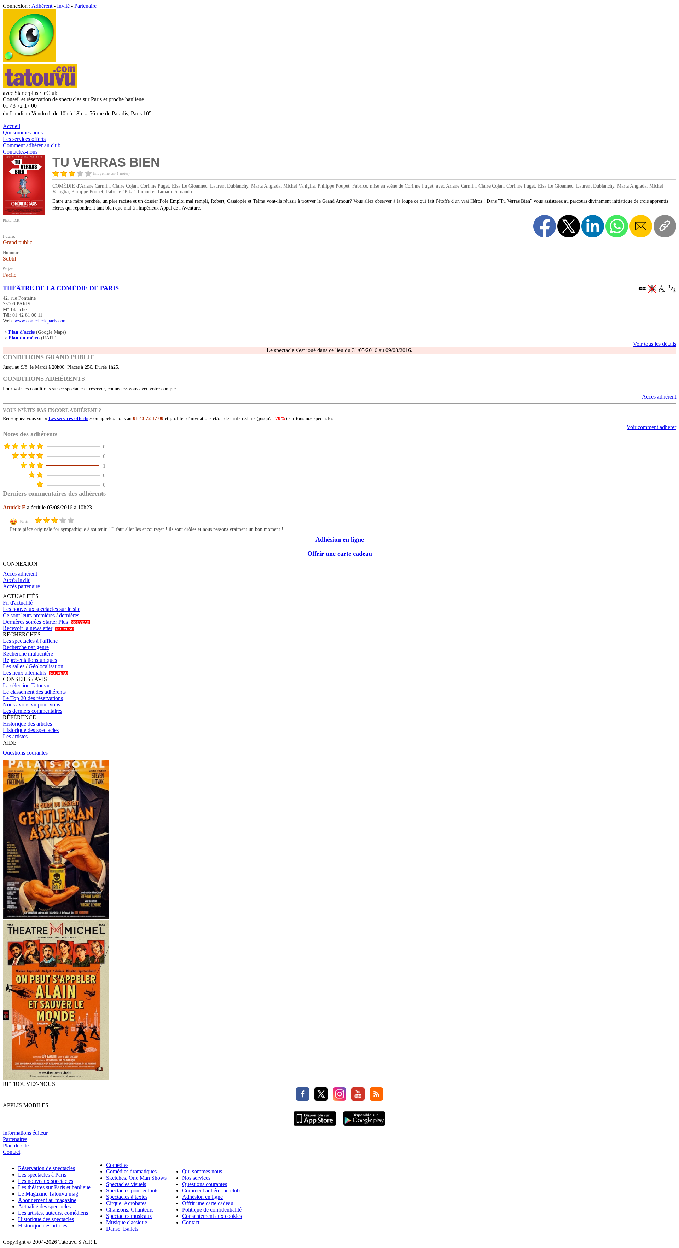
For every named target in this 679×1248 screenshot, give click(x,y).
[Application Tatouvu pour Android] (364, 1126)
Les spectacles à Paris (42, 1175)
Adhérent (41, 6)
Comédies (117, 1165)
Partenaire (85, 6)
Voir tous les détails (654, 344)
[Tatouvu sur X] (319, 1099)
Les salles (13, 666)
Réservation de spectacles (46, 1168)
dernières (69, 615)
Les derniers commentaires (32, 711)
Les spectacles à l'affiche (30, 641)
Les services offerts (24, 139)
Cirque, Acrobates (126, 1203)
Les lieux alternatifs (24, 673)
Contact (11, 1152)
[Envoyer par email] (640, 226)
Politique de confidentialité (212, 1210)
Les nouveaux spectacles (45, 1181)
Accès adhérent (659, 397)
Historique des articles (27, 724)
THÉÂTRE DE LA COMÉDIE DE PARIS (61, 288)
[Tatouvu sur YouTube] (356, 1099)
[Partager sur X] (568, 226)
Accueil (11, 126)
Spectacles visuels (126, 1184)
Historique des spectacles (31, 730)
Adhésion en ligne (339, 539)
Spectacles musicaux (129, 1216)
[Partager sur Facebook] (544, 226)
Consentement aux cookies (212, 1216)
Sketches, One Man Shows (136, 1178)
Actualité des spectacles (44, 1206)
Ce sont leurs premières (29, 615)
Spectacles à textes (126, 1197)
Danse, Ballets (122, 1229)
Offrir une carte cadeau (339, 553)
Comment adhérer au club (31, 145)
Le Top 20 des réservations (33, 698)
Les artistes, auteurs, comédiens (53, 1213)
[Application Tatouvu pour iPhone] (315, 1126)
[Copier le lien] (665, 226)
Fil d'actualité (18, 603)
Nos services (196, 1178)
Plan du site (16, 1146)
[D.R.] (24, 213)
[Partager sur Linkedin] (592, 226)
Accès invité (16, 580)
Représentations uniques (30, 660)
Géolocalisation (46, 666)
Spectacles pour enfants (132, 1190)
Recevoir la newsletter (27, 628)
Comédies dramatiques (131, 1171)
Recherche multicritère (28, 654)
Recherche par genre (26, 647)
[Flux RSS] (374, 1099)
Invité (63, 6)
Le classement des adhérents (34, 692)
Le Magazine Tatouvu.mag (48, 1194)
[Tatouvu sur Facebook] (302, 1099)
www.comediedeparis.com (40, 321)
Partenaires (15, 1139)
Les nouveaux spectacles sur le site (41, 609)
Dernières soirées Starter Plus (35, 622)
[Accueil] (29, 60)
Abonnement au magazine (47, 1200)
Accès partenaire (21, 586)
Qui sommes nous (23, 133)
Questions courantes (25, 753)
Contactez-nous (20, 152)
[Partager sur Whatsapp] (616, 226)
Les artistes (15, 736)
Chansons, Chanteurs (129, 1210)
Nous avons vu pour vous (31, 705)
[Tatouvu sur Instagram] (337, 1099)
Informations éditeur (25, 1133)
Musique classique (126, 1222)
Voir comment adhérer (651, 427)
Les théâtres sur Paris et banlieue (54, 1187)
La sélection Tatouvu (26, 685)
